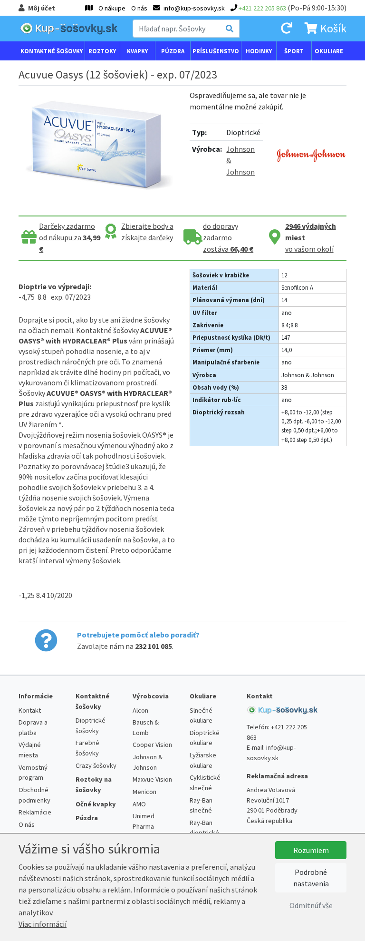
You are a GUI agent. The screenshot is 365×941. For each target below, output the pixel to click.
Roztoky (102, 51)
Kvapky (137, 51)
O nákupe (111, 8)
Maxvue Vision (152, 779)
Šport (294, 51)
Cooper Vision (152, 744)
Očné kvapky (96, 804)
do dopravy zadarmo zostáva (228, 237)
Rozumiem (311, 850)
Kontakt (30, 710)
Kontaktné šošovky (51, 51)
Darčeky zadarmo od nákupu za (69, 237)
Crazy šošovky (96, 765)
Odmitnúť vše (311, 905)
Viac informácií (43, 924)
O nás (139, 8)
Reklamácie (35, 812)
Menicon (144, 791)
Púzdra (172, 51)
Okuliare (329, 51)
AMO (139, 804)
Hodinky (259, 51)
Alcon (140, 710)
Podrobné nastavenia (311, 877)
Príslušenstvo (215, 51)
